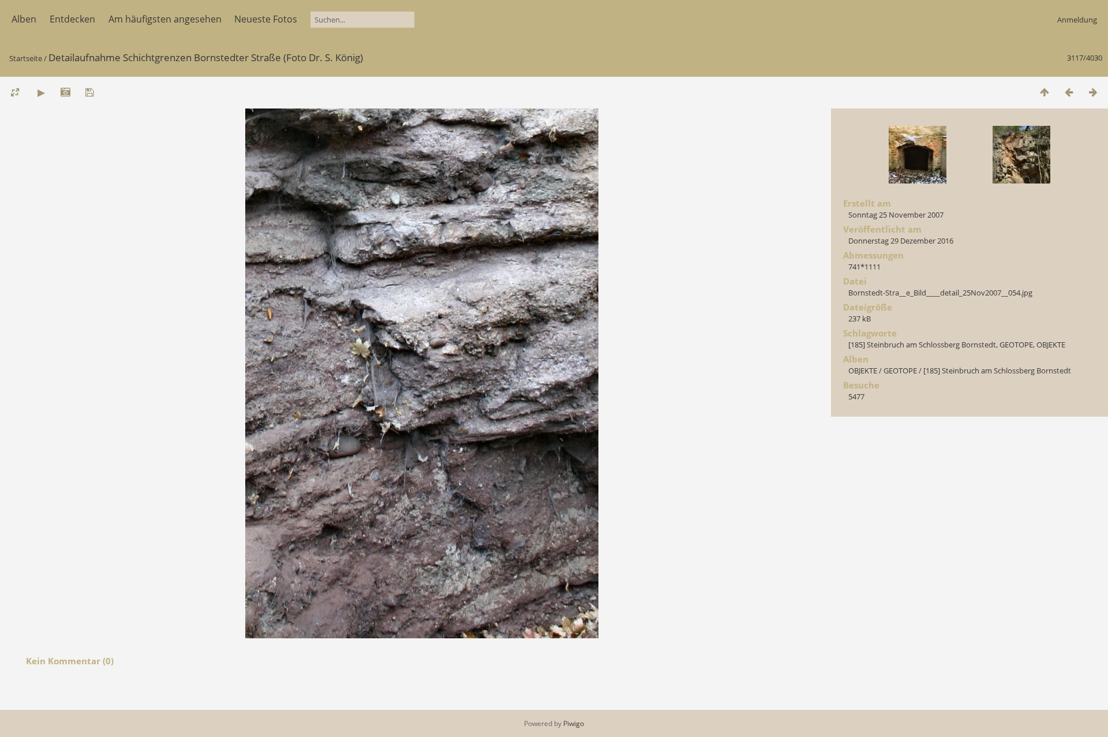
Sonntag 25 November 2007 (896, 214)
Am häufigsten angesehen (165, 19)
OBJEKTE (1050, 344)
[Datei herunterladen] (89, 92)
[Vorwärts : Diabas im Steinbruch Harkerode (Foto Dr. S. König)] (1093, 92)
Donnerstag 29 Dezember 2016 (900, 240)
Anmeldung (1077, 19)
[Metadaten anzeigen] (65, 92)
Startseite (25, 58)
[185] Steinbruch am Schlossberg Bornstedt (922, 344)
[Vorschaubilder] (1044, 92)
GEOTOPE (1016, 344)
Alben (24, 19)
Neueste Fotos (265, 19)
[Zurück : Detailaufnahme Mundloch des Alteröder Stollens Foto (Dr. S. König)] (1069, 92)
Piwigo (573, 723)
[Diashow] (41, 92)
